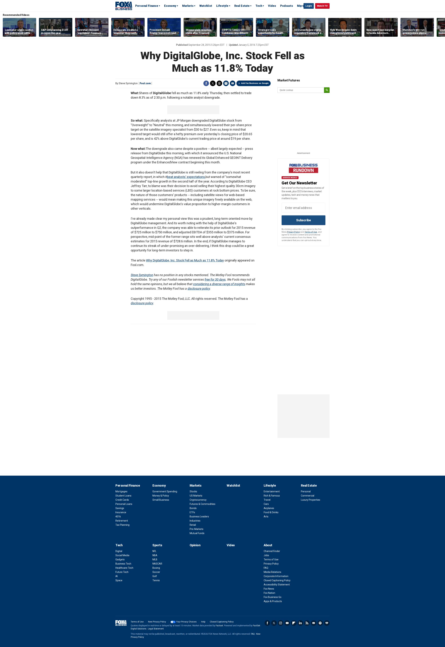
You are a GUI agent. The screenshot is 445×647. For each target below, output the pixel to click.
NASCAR (157, 563)
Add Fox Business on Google (255, 83)
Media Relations (272, 572)
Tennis (156, 580)
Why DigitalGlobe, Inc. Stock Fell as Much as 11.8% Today (185, 260)
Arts (266, 516)
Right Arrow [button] (438, 27)
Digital (118, 551)
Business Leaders (199, 516)
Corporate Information (276, 576)
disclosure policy (199, 288)
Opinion (195, 545)
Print (226, 83)
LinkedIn (300, 623)
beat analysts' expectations (186, 177)
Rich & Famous (272, 495)
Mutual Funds (197, 533)
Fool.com (145, 83)
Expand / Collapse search (300, 6)
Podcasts (286, 5)
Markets (187, 5)
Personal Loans (123, 504)
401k (118, 516)
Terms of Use (311, 232)
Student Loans (123, 495)
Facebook (206, 83)
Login (308, 6)
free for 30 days (215, 279)
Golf (154, 576)
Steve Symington (142, 275)
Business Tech (123, 563)
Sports (157, 545)
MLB (154, 559)
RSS (307, 623)
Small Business (160, 499)
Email (232, 83)
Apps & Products (273, 601)
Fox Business (123, 5)
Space (118, 580)
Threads (219, 83)
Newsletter (313, 623)
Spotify (320, 623)
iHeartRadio (327, 623)
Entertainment (272, 491)
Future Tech (121, 572)
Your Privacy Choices (186, 622)
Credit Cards (122, 499)
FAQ (266, 567)
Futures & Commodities (202, 504)
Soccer (156, 572)
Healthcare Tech (124, 567)
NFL (154, 551)
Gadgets (120, 559)
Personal (306, 491)
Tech (259, 5)
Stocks (193, 491)
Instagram (280, 623)
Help (203, 622)
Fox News (269, 588)
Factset (219, 625)
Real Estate (242, 5)
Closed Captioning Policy (277, 580)
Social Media (122, 555)
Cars (266, 504)
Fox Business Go (272, 597)
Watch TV (322, 6)
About (268, 545)
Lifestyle (222, 5)
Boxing (156, 567)
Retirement (121, 520)
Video (272, 5)
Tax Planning (122, 524)
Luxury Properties (310, 499)
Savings (119, 508)
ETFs (192, 512)
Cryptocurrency (198, 499)
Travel (267, 499)
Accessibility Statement (277, 584)
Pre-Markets (196, 529)
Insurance (120, 512)
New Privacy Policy (157, 622)
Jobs (266, 555)
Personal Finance (146, 5)
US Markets (196, 495)
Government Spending (164, 491)
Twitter (213, 83)
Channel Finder (272, 551)
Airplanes (269, 508)
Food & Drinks (271, 512)
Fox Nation (269, 593)
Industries (195, 520)
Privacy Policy (293, 232)
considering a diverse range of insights (219, 284)
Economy (170, 5)
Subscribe (303, 220)
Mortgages (121, 491)
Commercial (307, 495)
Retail (193, 524)
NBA (154, 555)
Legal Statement (156, 629)
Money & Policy (160, 495)
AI (116, 576)
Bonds (193, 508)
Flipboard (294, 623)
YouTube (287, 623)
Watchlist (205, 5)
